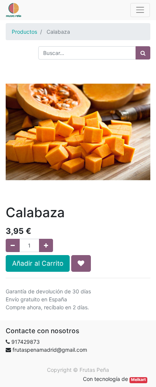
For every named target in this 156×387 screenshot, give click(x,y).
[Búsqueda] (143, 53)
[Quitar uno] (13, 245)
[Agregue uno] (46, 245)
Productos (24, 31)
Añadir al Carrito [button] (37, 263)
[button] (81, 263)
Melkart (138, 379)
